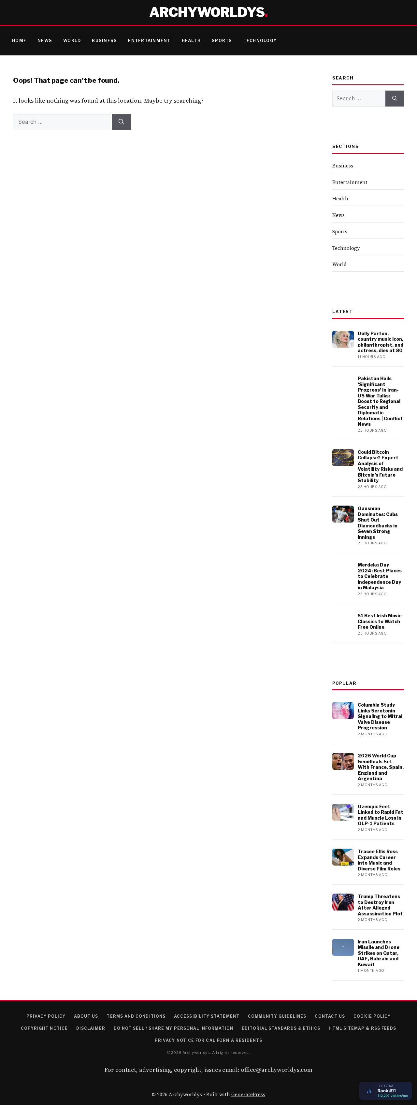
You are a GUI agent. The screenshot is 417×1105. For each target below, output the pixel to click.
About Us (86, 1016)
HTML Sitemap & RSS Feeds (362, 1028)
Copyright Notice (44, 1028)
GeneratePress (248, 1094)
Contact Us (330, 1016)
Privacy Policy (45, 1016)
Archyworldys (207, 12)
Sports (222, 40)
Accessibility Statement (206, 1016)
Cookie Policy (372, 1016)
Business (104, 40)
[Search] (121, 122)
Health (191, 40)
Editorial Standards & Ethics (281, 1028)
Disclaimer (90, 1028)
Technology (260, 40)
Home (19, 40)
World (72, 40)
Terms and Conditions (136, 1016)
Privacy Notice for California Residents (208, 1040)
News (44, 40)
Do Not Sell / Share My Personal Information (173, 1028)
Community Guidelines (277, 1016)
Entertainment (149, 40)
